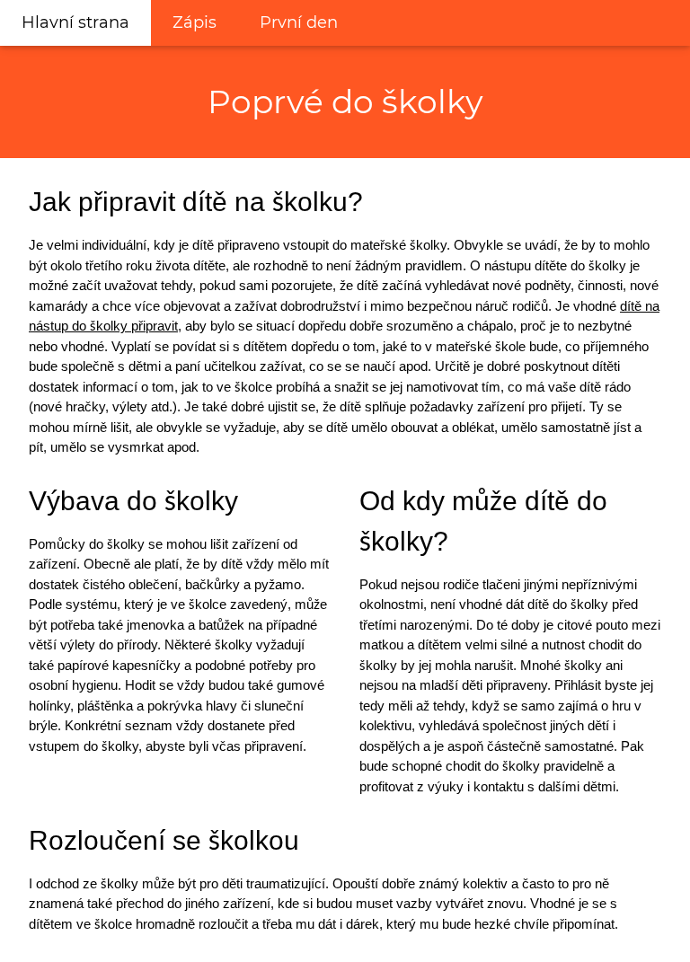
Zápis (194, 22)
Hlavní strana (75, 22)
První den (299, 22)
